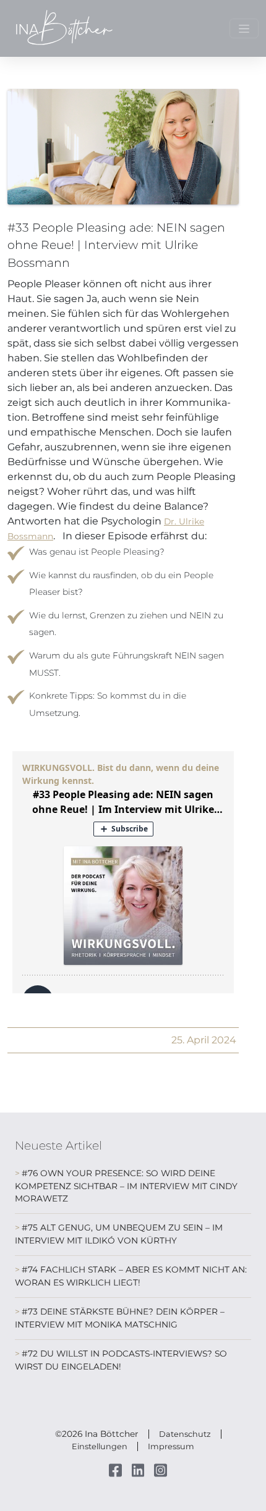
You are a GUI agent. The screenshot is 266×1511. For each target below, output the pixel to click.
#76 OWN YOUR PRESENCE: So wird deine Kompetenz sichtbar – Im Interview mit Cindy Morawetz (126, 1185)
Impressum (171, 1446)
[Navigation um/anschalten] (244, 28)
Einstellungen (99, 1446)
